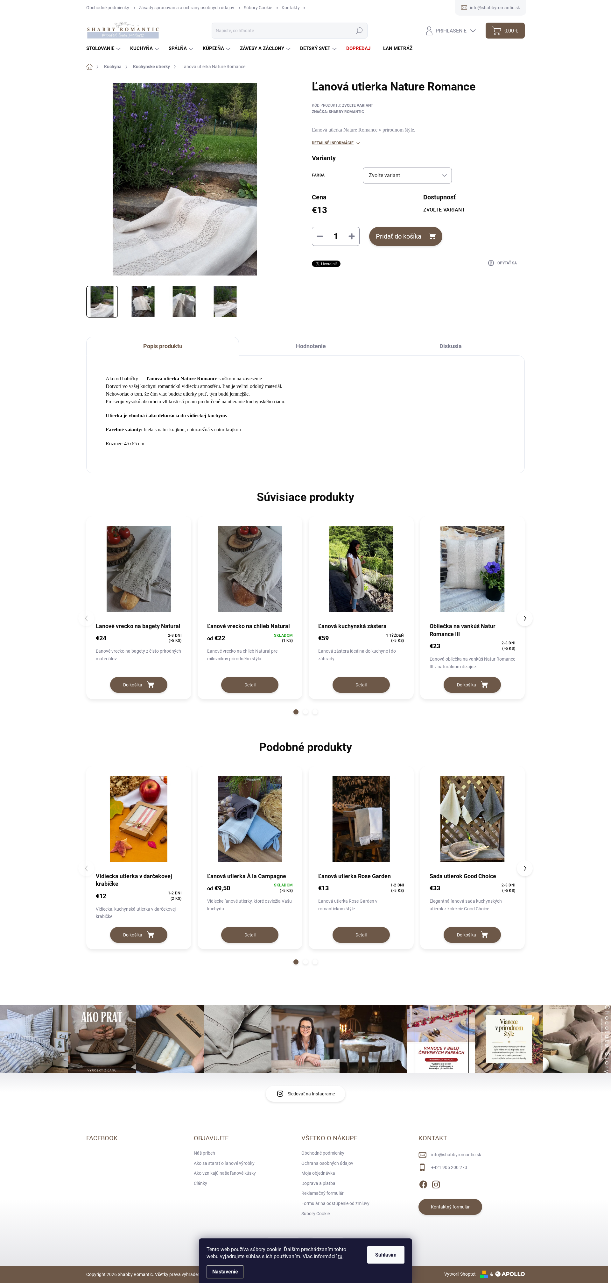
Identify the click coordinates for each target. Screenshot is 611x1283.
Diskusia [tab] (450, 346)
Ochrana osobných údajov (327, 1163)
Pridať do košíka (398, 236)
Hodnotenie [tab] (311, 346)
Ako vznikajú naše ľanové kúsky (225, 1173)
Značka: (338, 112)
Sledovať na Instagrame (311, 1093)
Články (200, 1183)
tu (340, 1256)
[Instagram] (436, 1183)
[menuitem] (104, 48)
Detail (250, 684)
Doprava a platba (318, 1183)
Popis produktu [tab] (162, 346)
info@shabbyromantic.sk (456, 1154)
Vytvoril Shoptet (460, 1274)
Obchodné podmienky (107, 7)
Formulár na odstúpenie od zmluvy (335, 1203)
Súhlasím (386, 1255)
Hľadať (359, 30)
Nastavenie (225, 1272)
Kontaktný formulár (450, 1206)
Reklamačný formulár (322, 1193)
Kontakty (291, 7)
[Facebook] (423, 1183)
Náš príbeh (204, 1153)
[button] (296, 712)
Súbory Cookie (258, 7)
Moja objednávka (318, 1173)
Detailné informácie (333, 143)
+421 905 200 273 (449, 1167)
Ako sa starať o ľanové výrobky (224, 1163)
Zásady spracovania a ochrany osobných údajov (186, 7)
